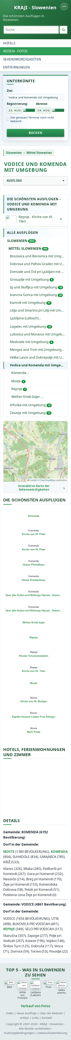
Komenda (38, 373)
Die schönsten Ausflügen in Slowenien (23, 18)
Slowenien (14, 153)
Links (35, 1018)
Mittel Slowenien (39, 153)
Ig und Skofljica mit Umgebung (36, 287)
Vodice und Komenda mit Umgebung (39, 365)
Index (10, 1013)
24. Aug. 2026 (44, 110)
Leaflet (33, 480)
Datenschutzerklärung (52, 1033)
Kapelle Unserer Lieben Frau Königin (33, 716)
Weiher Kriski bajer (26, 396)
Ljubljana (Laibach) (39, 318)
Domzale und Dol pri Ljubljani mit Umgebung (39, 271)
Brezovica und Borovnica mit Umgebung (39, 256)
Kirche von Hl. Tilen (33, 671)
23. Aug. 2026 (15, 110)
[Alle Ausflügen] (61, 219)
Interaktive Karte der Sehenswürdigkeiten (34, 487)
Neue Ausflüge (27, 1013)
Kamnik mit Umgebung (30, 302)
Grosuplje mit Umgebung (31, 279)
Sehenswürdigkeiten (22, 59)
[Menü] (64, 6)
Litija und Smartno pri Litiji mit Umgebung (39, 310)
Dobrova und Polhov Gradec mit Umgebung (39, 264)
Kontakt (47, 1018)
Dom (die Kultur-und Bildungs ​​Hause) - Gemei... (34, 595)
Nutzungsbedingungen (19, 1033)
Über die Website (51, 1013)
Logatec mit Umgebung (30, 326)
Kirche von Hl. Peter (33, 534)
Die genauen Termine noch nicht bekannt (32, 119)
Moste (17, 381)
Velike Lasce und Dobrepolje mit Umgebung (39, 357)
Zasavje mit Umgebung (30, 413)
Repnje (18, 389)
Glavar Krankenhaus (33, 580)
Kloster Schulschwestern (33, 655)
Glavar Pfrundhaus (34, 564)
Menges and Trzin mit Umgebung (38, 349)
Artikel (24, 1018)
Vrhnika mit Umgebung (30, 405)
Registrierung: (17, 104)
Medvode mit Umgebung (31, 342)
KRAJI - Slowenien (35, 7)
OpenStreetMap (47, 480)
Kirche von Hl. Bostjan (33, 701)
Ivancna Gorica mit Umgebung (36, 295)
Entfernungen (16, 67)
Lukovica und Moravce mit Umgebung (39, 334)
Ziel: (10, 91)
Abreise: (42, 104)
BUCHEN (35, 133)
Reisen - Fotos (15, 51)
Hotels (9, 43)
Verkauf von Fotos (35, 1006)
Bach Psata (33, 732)
